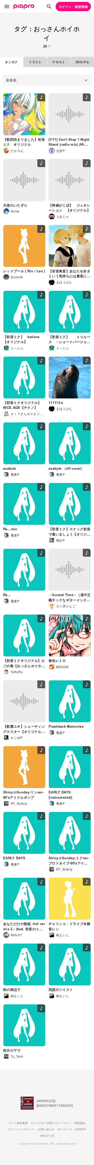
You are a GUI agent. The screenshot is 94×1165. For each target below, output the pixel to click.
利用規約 (79, 1123)
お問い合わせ (46, 1129)
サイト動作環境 (18, 1123)
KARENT (80, 1129)
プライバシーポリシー (21, 1129)
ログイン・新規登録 (73, 6)
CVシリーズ (64, 1129)
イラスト (35, 62)
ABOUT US (47, 1136)
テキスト (58, 62)
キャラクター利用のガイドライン (51, 1123)
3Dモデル (82, 62)
